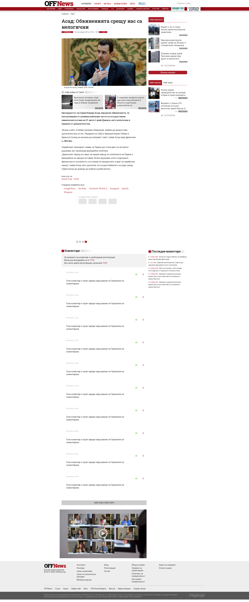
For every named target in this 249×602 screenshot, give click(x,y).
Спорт (97, 3)
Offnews (86, 3)
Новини (65, 14)
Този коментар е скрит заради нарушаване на (88, 281)
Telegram (67, 192)
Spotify (125, 188)
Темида (104, 9)
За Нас (107, 571)
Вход (106, 565)
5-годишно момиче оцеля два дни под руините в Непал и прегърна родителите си (130, 101)
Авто (132, 3)
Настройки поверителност (138, 580)
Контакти (81, 565)
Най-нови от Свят (74, 92)
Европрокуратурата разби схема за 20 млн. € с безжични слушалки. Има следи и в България (173, 45)
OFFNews (67, 32)
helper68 (154, 257)
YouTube (82, 188)
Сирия (76, 179)
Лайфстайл (120, 3)
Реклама (80, 568)
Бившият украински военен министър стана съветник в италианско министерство (164, 276)
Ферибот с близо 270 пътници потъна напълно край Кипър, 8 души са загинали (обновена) (173, 108)
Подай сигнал (139, 588)
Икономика (93, 9)
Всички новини (168, 72)
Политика (69, 9)
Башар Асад (67, 179)
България (51, 9)
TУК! (92, 260)
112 (112, 9)
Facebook (93, 188)
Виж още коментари (104, 503)
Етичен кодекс (165, 568)
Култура (155, 9)
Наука (107, 3)
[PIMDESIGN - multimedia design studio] (196, 596)
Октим (153, 262)
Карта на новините (167, 565)
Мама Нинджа (124, 588)
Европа (165, 9)
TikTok (102, 188)
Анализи (120, 9)
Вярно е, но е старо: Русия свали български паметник (173, 29)
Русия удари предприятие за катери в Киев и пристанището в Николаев (173, 94)
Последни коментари (166, 251)
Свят (60, 9)
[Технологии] (142, 4)
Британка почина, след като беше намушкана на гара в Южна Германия (87, 100)
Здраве (130, 9)
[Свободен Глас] (178, 9)
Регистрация (109, 568)
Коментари (72, 251)
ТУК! (105, 263)
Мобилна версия (84, 580)
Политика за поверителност (138, 574)
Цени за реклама (84, 571)
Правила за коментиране (137, 569)
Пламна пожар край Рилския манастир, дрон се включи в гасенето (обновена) (171, 57)
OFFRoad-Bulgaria (98, 588)
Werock (112, 588)
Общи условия (138, 565)
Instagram (114, 188)
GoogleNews (69, 188)
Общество (80, 9)
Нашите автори (143, 9)
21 (104, 32)
